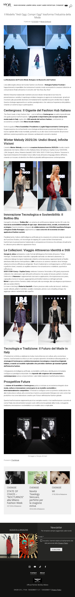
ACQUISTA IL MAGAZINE (19, 530)
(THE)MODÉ (59, 5)
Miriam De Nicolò (46, 21)
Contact (33, 573)
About (42, 573)
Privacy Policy (63, 543)
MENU (34, 5)
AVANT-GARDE (42, 5)
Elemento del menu (66, 5)
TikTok (40, 567)
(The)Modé (15, 460)
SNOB (16, 5)
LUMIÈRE (29, 5)
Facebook (45, 567)
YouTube (35, 567)
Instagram (30, 567)
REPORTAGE (51, 5)
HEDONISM (21, 5)
